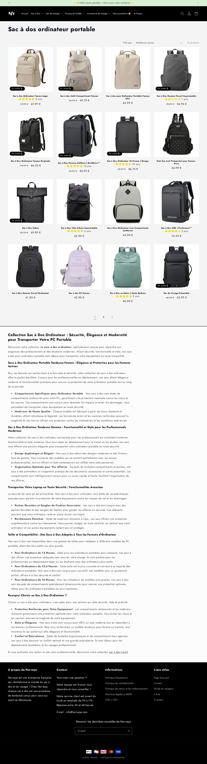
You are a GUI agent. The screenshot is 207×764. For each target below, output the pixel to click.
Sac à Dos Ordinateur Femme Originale (30, 161)
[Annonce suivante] (198, 3)
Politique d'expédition (116, 677)
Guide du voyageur (164, 688)
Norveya (93, 757)
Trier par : (128, 42)
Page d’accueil (161, 677)
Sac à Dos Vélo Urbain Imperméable (79, 228)
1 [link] (95, 317)
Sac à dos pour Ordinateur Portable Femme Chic (127, 97)
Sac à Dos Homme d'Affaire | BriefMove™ (79, 163)
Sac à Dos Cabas (30, 228)
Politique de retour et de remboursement (126, 688)
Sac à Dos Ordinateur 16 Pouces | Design (128, 161)
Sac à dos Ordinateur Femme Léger (30, 96)
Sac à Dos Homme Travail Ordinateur (30, 293)
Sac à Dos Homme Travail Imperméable (176, 96)
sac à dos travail (118, 652)
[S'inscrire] (128, 731)
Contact (158, 683)
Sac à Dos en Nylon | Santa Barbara (128, 293)
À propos (158, 699)
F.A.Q (157, 694)
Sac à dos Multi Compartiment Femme (79, 96)
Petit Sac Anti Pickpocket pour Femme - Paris (176, 162)
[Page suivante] (112, 317)
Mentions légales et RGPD (118, 694)
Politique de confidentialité (119, 683)
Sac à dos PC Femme (79, 293)
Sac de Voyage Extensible (176, 293)
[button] (182, 13)
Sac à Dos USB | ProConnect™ (176, 228)
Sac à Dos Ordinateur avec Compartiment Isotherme (128, 229)
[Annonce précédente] (9, 3)
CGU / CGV (111, 699)
